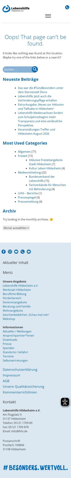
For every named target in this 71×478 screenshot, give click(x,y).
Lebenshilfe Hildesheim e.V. (20, 286)
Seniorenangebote (15, 302)
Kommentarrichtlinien (20, 392)
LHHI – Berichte (28, 193)
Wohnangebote (13, 310)
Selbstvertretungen (15, 360)
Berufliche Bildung (14, 294)
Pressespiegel (27, 197)
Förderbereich (12, 298)
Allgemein (24, 152)
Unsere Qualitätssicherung (23, 386)
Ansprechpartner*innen (18, 335)
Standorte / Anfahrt (15, 352)
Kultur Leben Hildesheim (45, 168)
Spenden (8, 348)
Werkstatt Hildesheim (17, 290)
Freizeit (22, 156)
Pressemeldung (28, 201)
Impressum (11, 375)
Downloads (10, 340)
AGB (6, 381)
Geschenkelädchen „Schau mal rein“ (26, 315)
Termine (8, 356)
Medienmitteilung (29, 172)
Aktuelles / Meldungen (17, 331)
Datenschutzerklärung (20, 369)
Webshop (9, 319)
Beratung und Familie (17, 306)
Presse (7, 344)
